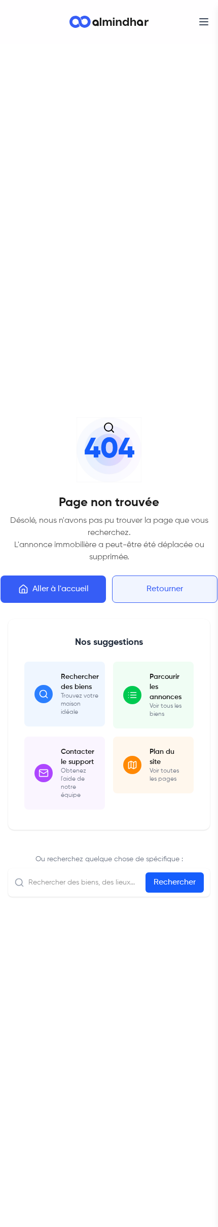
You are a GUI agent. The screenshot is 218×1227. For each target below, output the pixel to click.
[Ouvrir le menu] (204, 22)
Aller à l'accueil (60, 589)
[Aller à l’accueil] (109, 22)
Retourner (165, 589)
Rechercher (175, 882)
